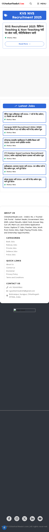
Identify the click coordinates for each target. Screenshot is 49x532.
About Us (10, 264)
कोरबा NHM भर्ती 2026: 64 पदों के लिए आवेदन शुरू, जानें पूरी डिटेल (23, 180)
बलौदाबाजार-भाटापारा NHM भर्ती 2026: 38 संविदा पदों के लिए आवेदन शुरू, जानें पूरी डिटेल (24, 167)
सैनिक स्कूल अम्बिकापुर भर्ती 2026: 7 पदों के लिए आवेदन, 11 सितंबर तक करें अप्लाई (24, 115)
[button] (30, 3)
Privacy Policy (12, 274)
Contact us (10, 268)
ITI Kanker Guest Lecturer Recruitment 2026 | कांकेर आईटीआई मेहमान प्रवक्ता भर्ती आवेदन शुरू (24, 154)
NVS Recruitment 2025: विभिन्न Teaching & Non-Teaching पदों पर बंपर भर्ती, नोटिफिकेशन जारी (24, 30)
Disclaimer (10, 271)
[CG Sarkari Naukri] (12, 3)
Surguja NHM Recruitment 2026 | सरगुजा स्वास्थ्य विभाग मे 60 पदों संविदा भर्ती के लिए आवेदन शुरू (23, 128)
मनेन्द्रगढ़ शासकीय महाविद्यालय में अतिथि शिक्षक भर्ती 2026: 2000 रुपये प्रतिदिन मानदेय (21, 141)
